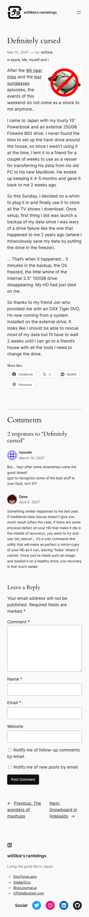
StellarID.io (21, 882)
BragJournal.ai (25, 888)
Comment (18, 621)
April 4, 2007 (29, 502)
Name (14, 679)
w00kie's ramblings (40, 12)
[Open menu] (79, 12)
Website (15, 726)
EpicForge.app (25, 876)
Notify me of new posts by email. (46, 767)
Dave (23, 496)
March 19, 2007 (31, 458)
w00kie (47, 52)
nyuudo (25, 452)
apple (15, 59)
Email (14, 702)
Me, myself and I (35, 59)
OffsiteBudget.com (28, 893)
